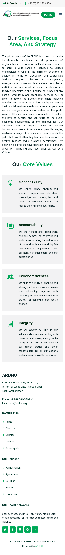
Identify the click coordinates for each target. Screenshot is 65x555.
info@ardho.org (13, 3)
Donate (48, 14)
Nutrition (10, 481)
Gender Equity (30, 182)
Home (9, 421)
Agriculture (12, 474)
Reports (10, 435)
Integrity (26, 323)
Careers (10, 441)
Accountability (31, 225)
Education (11, 494)
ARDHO (39, 546)
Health (9, 487)
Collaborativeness (34, 276)
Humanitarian (13, 467)
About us (11, 428)
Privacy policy (13, 448)
